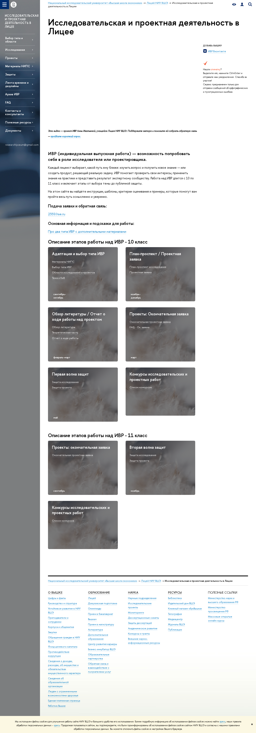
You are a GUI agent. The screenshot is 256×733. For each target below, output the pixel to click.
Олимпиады (94, 608)
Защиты (10, 74)
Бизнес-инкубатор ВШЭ (102, 649)
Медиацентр (175, 619)
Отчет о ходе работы (65, 338)
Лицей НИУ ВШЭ (151, 581)
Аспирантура (95, 629)
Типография (175, 614)
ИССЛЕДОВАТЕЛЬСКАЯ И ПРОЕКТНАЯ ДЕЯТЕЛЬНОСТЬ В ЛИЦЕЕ (21, 21)
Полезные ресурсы (18, 122)
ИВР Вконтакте (217, 51)
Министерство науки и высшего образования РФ (223, 600)
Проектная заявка (141, 272)
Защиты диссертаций (140, 623)
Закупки (52, 632)
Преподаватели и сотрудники (58, 619)
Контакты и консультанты (14, 112)
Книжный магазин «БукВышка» (185, 608)
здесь (222, 721)
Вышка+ (92, 619)
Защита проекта (62, 387)
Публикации (175, 629)
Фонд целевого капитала (62, 646)
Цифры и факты (57, 598)
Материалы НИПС (17, 66)
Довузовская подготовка (102, 603)
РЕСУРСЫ (175, 592)
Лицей (92, 598)
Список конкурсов (141, 387)
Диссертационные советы (143, 617)
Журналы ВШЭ (176, 624)
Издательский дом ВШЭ (181, 603)
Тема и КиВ (58, 278)
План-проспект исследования (148, 267)
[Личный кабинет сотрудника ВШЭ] (242, 4)
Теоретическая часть (65, 332)
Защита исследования (65, 382)
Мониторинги (136, 612)
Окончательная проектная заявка (150, 322)
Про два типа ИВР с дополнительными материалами (87, 231)
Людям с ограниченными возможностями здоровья (63, 693)
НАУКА (133, 592)
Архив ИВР (12, 94)
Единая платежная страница (64, 700)
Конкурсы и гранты (139, 633)
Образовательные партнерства (98, 656)
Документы (13, 130)
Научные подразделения (142, 598)
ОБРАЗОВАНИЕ (99, 592)
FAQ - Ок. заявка (139, 327)
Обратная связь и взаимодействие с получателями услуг (99, 667)
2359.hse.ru (56, 214)
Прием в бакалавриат (100, 614)
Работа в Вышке (57, 706)
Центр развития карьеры (102, 644)
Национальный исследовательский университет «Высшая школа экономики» (92, 581)
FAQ (8, 102)
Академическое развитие (142, 628)
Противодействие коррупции (58, 654)
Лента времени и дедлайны (17, 84)
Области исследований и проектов (73, 272)
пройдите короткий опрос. (66, 136)
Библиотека (175, 598)
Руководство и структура (62, 603)
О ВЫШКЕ (55, 592)
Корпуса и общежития (61, 627)
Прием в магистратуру (101, 624)
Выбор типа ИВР (61, 267)
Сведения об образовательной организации (58, 682)
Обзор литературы (63, 327)
